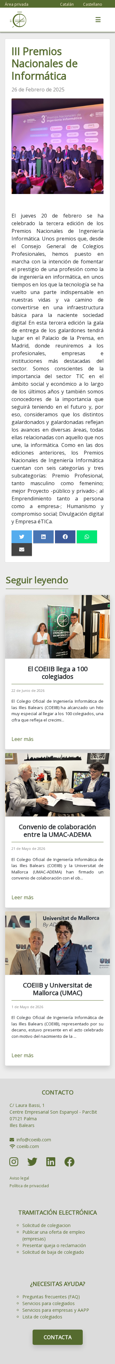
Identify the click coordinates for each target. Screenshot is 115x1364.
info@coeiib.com (34, 1140)
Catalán (67, 4)
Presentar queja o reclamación (54, 1245)
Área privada (16, 4)
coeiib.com (28, 1146)
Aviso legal (19, 1178)
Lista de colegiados (42, 1317)
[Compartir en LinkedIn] (43, 536)
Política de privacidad (29, 1185)
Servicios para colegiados (48, 1303)
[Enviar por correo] (22, 549)
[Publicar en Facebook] (65, 536)
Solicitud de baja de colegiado (53, 1252)
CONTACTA (58, 1337)
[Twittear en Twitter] (22, 536)
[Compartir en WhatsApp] (87, 536)
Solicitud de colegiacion (46, 1225)
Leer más (23, 739)
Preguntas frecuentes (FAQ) (51, 1297)
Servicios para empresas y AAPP (55, 1310)
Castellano (92, 4)
